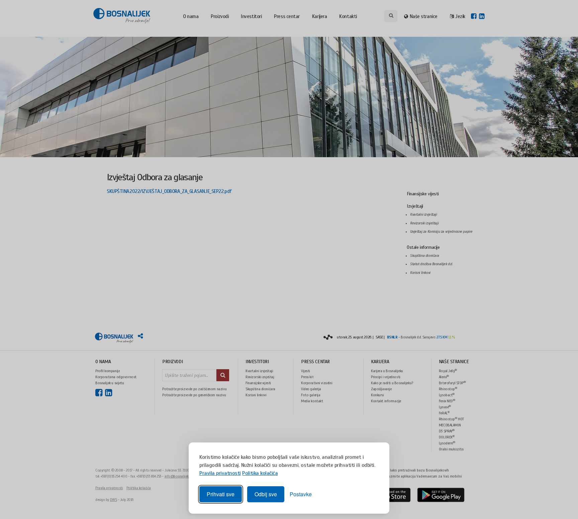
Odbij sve (266, 494)
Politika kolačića (260, 473)
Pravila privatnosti (220, 473)
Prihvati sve (220, 494)
